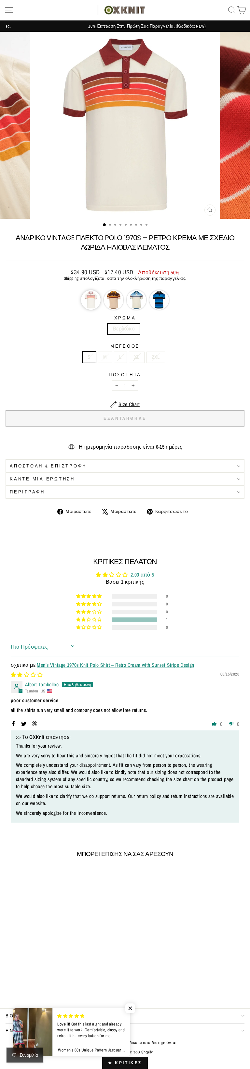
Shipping (71, 278)
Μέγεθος (125, 346)
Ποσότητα (125, 374)
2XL (156, 357)
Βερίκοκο (124, 328)
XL (137, 357)
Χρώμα (125, 318)
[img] (27, 674)
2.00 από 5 (142, 574)
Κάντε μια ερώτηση (42, 479)
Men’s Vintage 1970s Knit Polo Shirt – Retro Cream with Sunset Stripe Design (115, 665)
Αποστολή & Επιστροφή (48, 466)
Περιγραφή (27, 492)
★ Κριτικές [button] (125, 1062)
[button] (91, 300)
